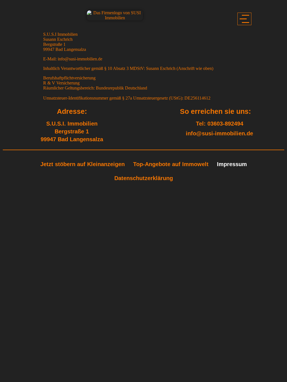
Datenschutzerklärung (143, 178)
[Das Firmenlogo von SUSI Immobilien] (115, 15)
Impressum (232, 164)
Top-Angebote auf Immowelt (171, 164)
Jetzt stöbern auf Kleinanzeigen (82, 164)
